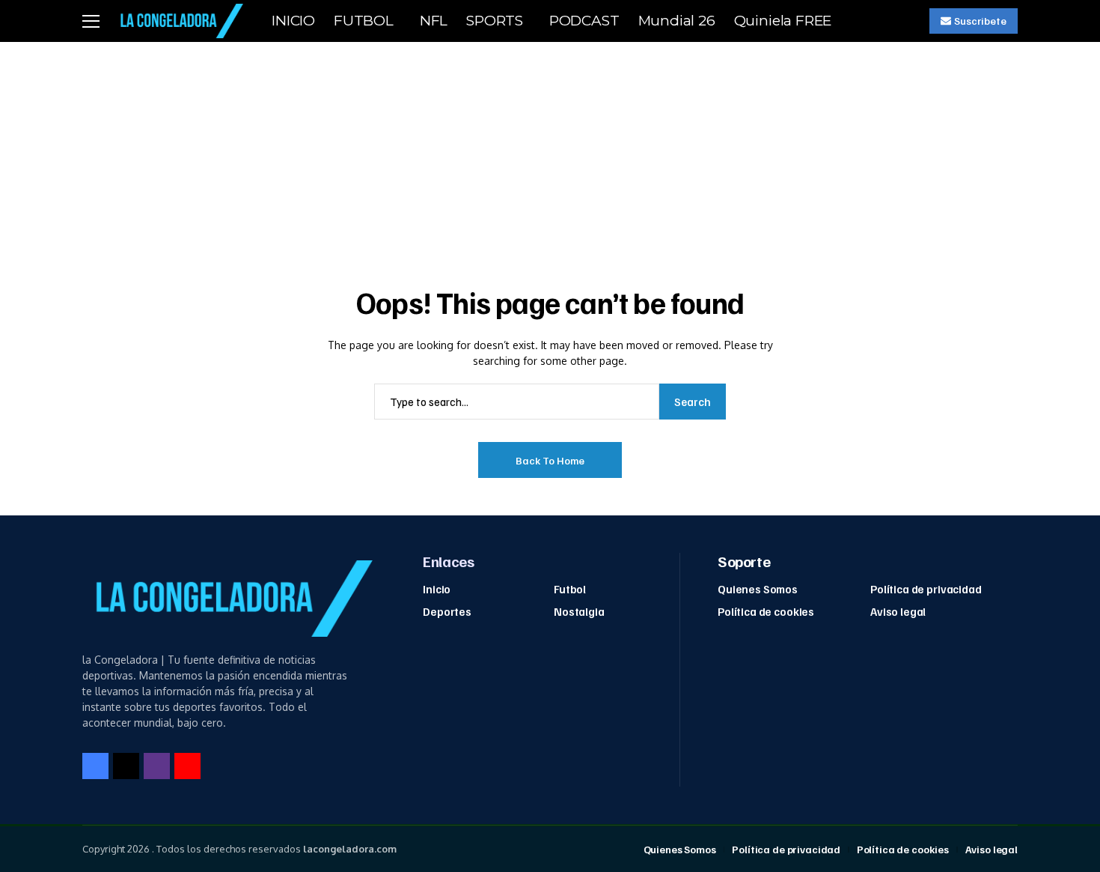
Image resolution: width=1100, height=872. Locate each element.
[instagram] (157, 766)
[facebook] (95, 766)
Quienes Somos (758, 589)
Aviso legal (898, 611)
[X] (126, 766)
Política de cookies (766, 611)
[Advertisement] (550, 154)
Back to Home (550, 460)
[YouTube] (187, 766)
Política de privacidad (926, 589)
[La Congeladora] (178, 20)
